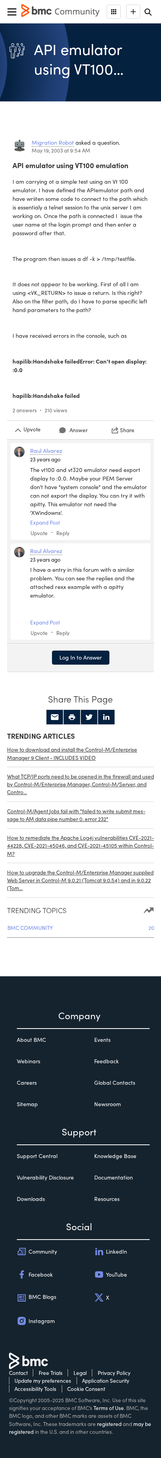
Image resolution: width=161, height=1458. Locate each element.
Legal (80, 1372)
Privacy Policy (114, 1372)
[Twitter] (89, 717)
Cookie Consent (86, 1388)
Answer (79, 430)
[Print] (72, 717)
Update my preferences (42, 1380)
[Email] (55, 717)
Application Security (105, 1380)
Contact (18, 1372)
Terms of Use (108, 1408)
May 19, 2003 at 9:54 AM (61, 150)
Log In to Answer (80, 657)
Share (127, 430)
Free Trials (51, 1372)
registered (109, 1424)
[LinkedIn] (106, 717)
